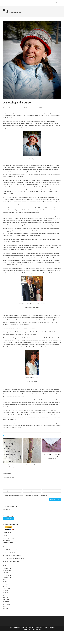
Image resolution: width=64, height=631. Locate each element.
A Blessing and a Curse (16, 12)
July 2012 (5, 608)
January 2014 (6, 601)
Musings (34, 108)
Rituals (33, 627)
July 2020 (5, 581)
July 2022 (5, 574)
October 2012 (6, 604)
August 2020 (6, 579)
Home (11, 627)
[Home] (3, 12)
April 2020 (5, 586)
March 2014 (6, 599)
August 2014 (6, 594)
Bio (14, 627)
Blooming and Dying (32, 464)
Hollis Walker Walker (8, 549)
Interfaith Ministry (20, 627)
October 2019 (6, 588)
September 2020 (7, 577)
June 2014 (5, 595)
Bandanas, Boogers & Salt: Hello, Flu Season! (13, 538)
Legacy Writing (28, 627)
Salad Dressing (12, 464)
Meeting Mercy (6, 540)
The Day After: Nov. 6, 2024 (9, 537)
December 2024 (7, 568)
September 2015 (7, 590)
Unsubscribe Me (9, 516)
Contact (52, 627)
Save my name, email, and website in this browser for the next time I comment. (26, 495)
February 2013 (6, 603)
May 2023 (5, 572)
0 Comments (43, 108)
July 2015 (5, 592)
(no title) (5, 535)
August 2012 (6, 606)
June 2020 (5, 583)
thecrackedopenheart (11, 108)
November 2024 (7, 570)
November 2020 (7, 575)
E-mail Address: (6, 509)
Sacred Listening (39, 627)
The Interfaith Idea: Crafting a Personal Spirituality (51, 455)
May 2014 (5, 597)
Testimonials (47, 627)
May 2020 (5, 585)
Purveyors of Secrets (8, 542)
